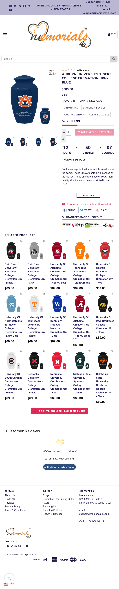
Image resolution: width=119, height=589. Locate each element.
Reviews (9, 502)
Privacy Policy (12, 506)
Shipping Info (50, 506)
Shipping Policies (52, 510)
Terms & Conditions (15, 510)
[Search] (113, 59)
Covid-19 (10, 499)
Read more (88, 195)
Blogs (46, 495)
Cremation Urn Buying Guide (59, 499)
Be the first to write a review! (59, 467)
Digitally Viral (30, 554)
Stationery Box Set (94, 107)
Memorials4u (17, 554)
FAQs (46, 502)
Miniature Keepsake (91, 100)
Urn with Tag (71, 107)
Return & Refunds (52, 514)
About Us (10, 495)
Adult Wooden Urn (74, 114)
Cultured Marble (99, 114)
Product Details (74, 159)
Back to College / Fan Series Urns (61, 411)
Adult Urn (69, 100)
